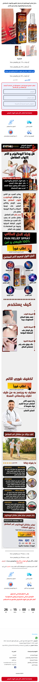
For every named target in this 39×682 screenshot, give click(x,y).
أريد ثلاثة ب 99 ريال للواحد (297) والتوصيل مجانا (19, 71)
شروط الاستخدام (34, 655)
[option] (19, 26)
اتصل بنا (14, 655)
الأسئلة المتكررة (12, 658)
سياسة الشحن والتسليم (33, 662)
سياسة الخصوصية (34, 660)
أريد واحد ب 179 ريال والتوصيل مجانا (19, 62)
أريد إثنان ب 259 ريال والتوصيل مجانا (19, 67)
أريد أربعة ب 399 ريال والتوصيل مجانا (19, 76)
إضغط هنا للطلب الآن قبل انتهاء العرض (19, 113)
